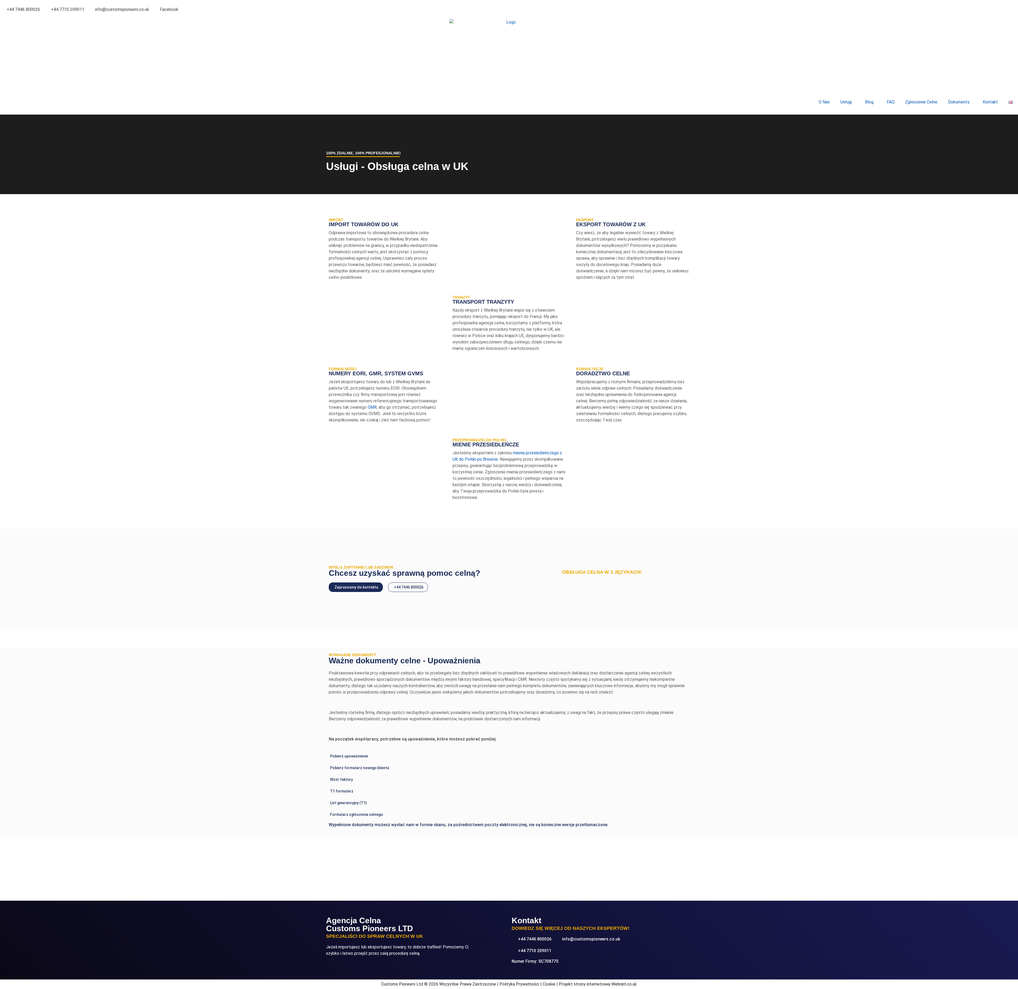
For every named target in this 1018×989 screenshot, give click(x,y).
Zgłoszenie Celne (921, 101)
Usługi (846, 101)
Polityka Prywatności (519, 984)
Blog (869, 101)
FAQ (890, 101)
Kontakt (990, 101)
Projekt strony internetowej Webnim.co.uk (598, 984)
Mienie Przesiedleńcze (486, 444)
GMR (372, 407)
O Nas (824, 101)
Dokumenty (958, 101)
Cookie (549, 984)
